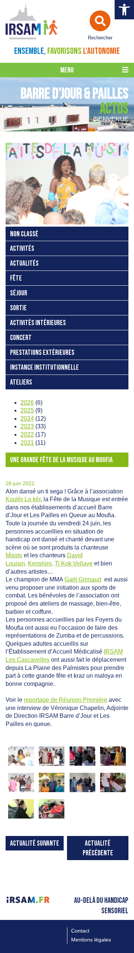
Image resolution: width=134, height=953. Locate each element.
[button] (124, 9)
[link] (23, 499)
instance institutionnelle (44, 367)
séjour (18, 293)
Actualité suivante (34, 843)
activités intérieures (38, 323)
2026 (27, 402)
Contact (80, 931)
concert (21, 338)
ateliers (21, 382)
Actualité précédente (98, 848)
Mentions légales (91, 940)
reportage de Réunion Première (65, 700)
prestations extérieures (42, 353)
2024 (27, 418)
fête (16, 278)
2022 (27, 434)
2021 (27, 443)
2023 (27, 426)
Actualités (24, 263)
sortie (18, 308)
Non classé (24, 234)
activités (22, 248)
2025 (27, 410)
